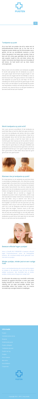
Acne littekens (6, 363)
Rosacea (4, 339)
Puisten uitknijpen (7, 345)
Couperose (5, 366)
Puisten (20, 11)
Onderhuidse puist (7, 342)
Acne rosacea (6, 357)
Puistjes (4, 354)
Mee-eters (5, 360)
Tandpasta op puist (7, 348)
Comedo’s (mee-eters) (8, 336)
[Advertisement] (19, 35)
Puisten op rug (6, 351)
